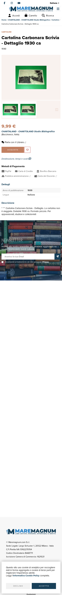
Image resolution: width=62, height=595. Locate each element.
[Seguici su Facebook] (5, 3)
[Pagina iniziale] (31, 9)
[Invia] (57, 257)
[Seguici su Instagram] (12, 3)
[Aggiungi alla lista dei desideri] (27, 150)
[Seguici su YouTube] (19, 3)
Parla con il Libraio (14, 142)
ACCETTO (44, 586)
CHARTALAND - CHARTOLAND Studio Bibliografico (29, 20)
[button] (57, 109)
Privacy (45, 262)
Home (4, 20)
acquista (12, 149)
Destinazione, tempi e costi (15, 158)
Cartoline (55, 20)
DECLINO (18, 586)
